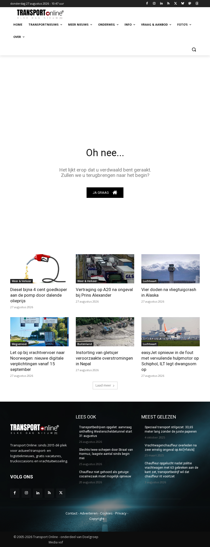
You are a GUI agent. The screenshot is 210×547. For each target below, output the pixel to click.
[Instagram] (154, 4)
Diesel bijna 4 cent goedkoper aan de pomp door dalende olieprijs (38, 295)
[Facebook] (147, 4)
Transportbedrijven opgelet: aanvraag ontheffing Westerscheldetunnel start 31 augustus (105, 431)
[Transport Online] (45, 14)
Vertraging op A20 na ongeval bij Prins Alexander (104, 292)
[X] (175, 4)
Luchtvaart (149, 281)
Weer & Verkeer (21, 281)
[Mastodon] (190, 4)
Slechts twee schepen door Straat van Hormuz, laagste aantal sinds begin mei (106, 454)
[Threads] (197, 4)
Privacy (121, 513)
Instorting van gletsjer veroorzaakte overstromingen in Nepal (104, 358)
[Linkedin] (161, 4)
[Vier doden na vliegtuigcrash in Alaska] (170, 268)
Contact (71, 513)
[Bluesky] (183, 4)
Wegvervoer (19, 344)
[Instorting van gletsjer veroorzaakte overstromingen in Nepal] (105, 331)
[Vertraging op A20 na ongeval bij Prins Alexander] (105, 268)
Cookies (106, 513)
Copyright (96, 518)
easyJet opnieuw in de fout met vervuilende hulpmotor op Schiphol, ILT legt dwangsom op (170, 361)
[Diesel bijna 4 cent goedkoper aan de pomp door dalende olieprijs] (39, 268)
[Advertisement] (105, 94)
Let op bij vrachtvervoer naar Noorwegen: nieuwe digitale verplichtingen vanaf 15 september (37, 361)
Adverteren (89, 513)
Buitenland (84, 344)
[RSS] (168, 4)
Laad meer (103, 385)
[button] (194, 49)
